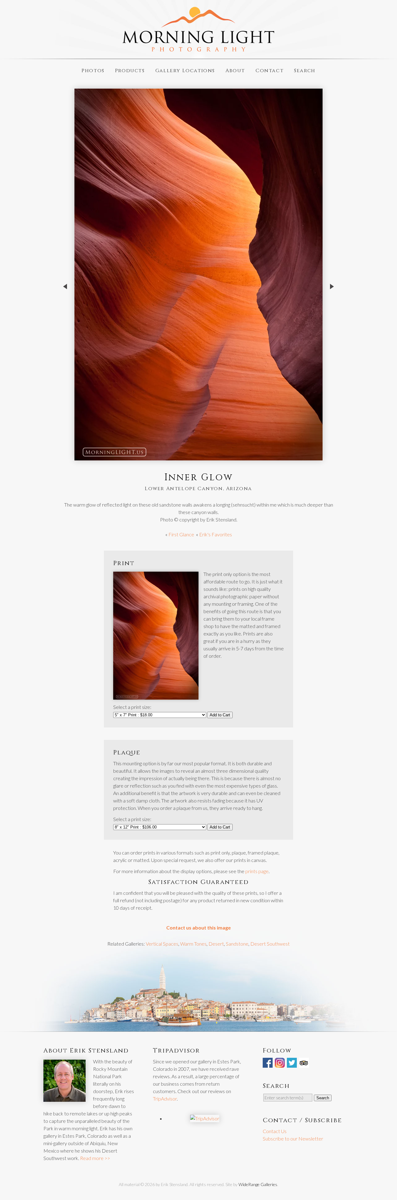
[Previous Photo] (65, 308)
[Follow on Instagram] (280, 1064)
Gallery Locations (185, 70)
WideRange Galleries (258, 1184)
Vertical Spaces (162, 944)
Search (304, 70)
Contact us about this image (198, 927)
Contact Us (275, 1131)
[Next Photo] (332, 308)
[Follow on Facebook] (268, 1064)
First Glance (181, 534)
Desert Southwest (270, 944)
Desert (216, 944)
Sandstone (237, 944)
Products (130, 70)
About (235, 70)
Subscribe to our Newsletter (293, 1138)
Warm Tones (193, 944)
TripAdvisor (165, 1098)
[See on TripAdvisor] (304, 1064)
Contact (269, 70)
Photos (93, 70)
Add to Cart (220, 715)
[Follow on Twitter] (292, 1064)
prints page (257, 871)
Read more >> (95, 1158)
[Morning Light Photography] (198, 49)
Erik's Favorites (215, 534)
